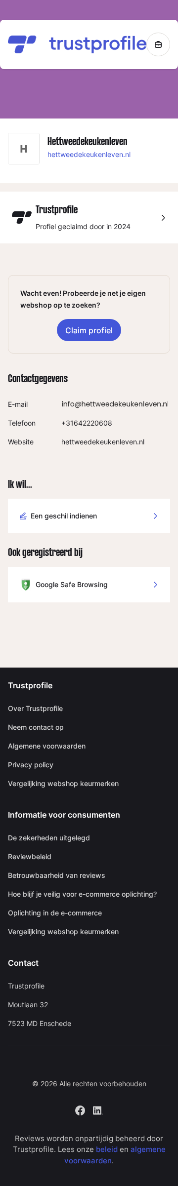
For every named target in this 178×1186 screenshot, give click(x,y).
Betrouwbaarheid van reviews (56, 875)
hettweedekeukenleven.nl (89, 154)
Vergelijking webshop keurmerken (63, 783)
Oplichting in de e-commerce (55, 913)
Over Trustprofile (35, 708)
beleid (107, 1149)
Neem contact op (36, 727)
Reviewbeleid (29, 856)
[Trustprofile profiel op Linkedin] (98, 1109)
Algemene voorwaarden (47, 746)
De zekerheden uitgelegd (49, 837)
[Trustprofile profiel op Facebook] (80, 1109)
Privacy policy (30, 764)
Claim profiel (89, 330)
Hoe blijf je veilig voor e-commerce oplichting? (82, 894)
